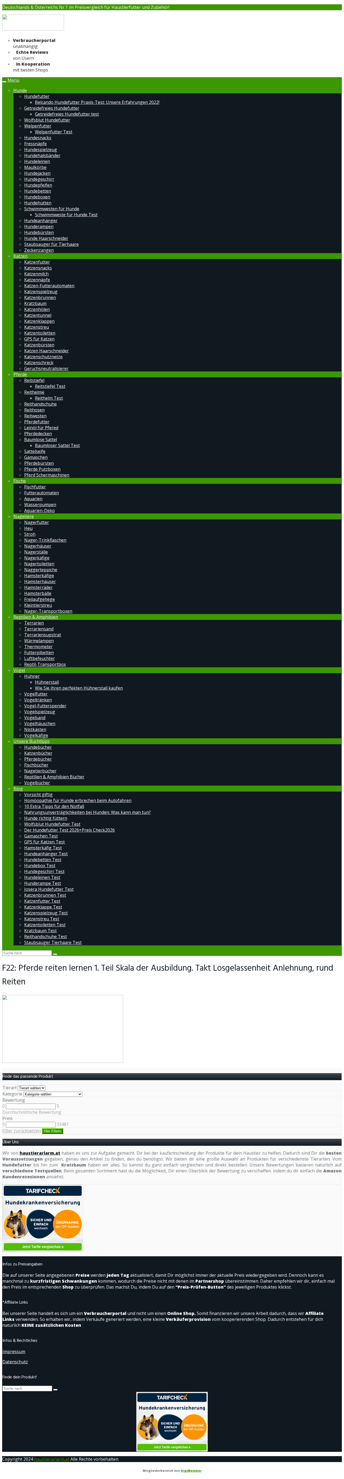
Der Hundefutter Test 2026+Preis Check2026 (69, 830)
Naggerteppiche (40, 570)
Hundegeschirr (39, 179)
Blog (18, 789)
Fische (19, 481)
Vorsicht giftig (38, 794)
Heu (28, 528)
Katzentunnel (37, 315)
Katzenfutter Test (42, 901)
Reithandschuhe (40, 404)
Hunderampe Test (42, 883)
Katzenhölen (37, 309)
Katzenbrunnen (40, 297)
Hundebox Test (39, 865)
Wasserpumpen (40, 505)
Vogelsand (34, 718)
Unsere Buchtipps (31, 741)
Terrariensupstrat (42, 635)
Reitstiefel (34, 380)
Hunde (20, 90)
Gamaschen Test (41, 836)
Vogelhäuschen (39, 723)
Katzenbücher (38, 753)
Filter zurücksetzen (21, 1131)
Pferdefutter (36, 422)
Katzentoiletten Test (45, 925)
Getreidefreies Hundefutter (51, 108)
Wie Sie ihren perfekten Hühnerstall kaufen (79, 688)
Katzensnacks (38, 268)
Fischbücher (36, 765)
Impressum (13, 1351)
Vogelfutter (36, 694)
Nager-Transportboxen (48, 611)
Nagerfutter (36, 522)
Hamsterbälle (37, 593)
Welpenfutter (37, 126)
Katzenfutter (37, 262)
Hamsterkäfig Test (43, 848)
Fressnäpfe (35, 144)
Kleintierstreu (38, 605)
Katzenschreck (38, 363)
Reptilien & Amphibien (35, 617)
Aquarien (33, 499)
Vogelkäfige (36, 735)
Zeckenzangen (39, 250)
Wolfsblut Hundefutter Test (52, 824)
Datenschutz (15, 1362)
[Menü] (33, 29)
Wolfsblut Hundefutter (47, 120)
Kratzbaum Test (40, 931)
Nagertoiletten (39, 564)
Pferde (20, 374)
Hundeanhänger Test (46, 854)
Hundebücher (38, 747)
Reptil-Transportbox (45, 664)
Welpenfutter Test (53, 132)
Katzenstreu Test (41, 919)
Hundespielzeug (40, 149)
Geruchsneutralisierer (46, 368)
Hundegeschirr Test (44, 871)
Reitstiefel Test (50, 386)
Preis (7, 1118)
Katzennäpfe (37, 280)
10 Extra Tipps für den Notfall (54, 806)
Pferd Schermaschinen (46, 475)
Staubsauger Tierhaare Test (53, 942)
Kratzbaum (35, 303)
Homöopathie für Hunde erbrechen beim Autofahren (77, 800)
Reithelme (34, 392)
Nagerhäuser (37, 546)
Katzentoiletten (39, 333)
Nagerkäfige (36, 558)
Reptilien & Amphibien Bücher (54, 777)
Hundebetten (37, 191)
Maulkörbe (35, 167)
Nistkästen (35, 729)
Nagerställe (36, 552)
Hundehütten (37, 203)
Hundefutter (36, 96)
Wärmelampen (39, 641)
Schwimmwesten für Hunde (51, 209)
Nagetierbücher (40, 771)
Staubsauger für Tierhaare (51, 244)
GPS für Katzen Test (44, 842)
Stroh (29, 534)
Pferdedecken (38, 434)
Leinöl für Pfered (41, 428)
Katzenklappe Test (43, 907)
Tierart (9, 1088)
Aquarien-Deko (39, 510)
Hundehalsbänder (42, 155)
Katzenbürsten (39, 345)
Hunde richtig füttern (45, 818)
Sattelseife (34, 451)
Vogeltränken (38, 700)
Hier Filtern (52, 1131)
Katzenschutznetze (43, 357)
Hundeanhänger (41, 221)
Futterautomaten (41, 493)
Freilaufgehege (39, 599)
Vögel (19, 670)
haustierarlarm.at (40, 1153)
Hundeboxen (37, 197)
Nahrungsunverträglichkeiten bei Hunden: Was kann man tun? (87, 812)
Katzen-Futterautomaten (49, 286)
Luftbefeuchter (39, 658)
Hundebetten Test (42, 860)
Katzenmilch (36, 274)
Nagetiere (23, 516)
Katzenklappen (39, 321)
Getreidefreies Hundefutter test (67, 114)
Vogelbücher (37, 783)
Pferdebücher (38, 759)
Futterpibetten (39, 652)
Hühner (32, 676)
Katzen (20, 256)
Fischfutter (35, 487)
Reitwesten (35, 416)
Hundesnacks (37, 138)
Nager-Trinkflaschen (45, 540)
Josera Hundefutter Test (49, 889)
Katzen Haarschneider (46, 351)
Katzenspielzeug (41, 292)
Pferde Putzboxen (42, 469)
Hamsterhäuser (40, 581)
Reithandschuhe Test (45, 936)
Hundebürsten (39, 232)
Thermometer (38, 647)
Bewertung (13, 1100)
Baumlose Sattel (40, 439)
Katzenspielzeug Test (46, 913)
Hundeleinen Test (42, 877)
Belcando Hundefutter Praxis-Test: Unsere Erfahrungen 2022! (97, 102)
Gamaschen (36, 457)
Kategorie (12, 1094)
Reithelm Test (49, 398)
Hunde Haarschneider (46, 238)
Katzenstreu (36, 327)
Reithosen (34, 410)
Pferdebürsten (39, 463)
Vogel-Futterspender (45, 706)
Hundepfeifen (38, 185)
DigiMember (191, 1471)
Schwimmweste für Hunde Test (66, 215)
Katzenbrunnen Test (45, 895)
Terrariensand (38, 629)
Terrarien (34, 623)
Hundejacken (37, 173)
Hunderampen (38, 226)
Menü (13, 80)
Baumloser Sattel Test (57, 445)
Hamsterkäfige (39, 576)
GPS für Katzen (39, 339)
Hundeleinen (37, 161)
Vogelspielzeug (39, 712)
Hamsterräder (38, 587)
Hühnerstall (47, 682)
